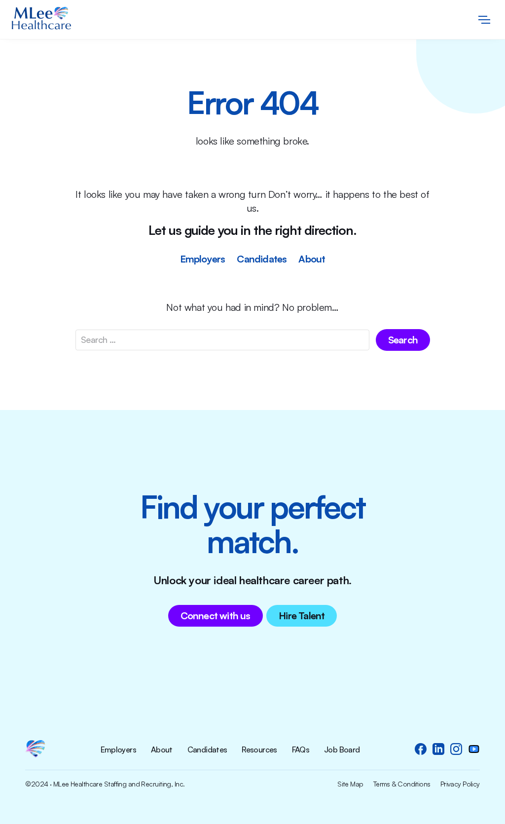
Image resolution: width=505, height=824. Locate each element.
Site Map (350, 784)
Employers (202, 259)
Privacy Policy (460, 784)
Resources (259, 750)
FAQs (300, 750)
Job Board (342, 750)
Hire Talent (302, 615)
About (311, 259)
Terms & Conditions (402, 784)
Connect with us (215, 615)
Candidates (262, 259)
